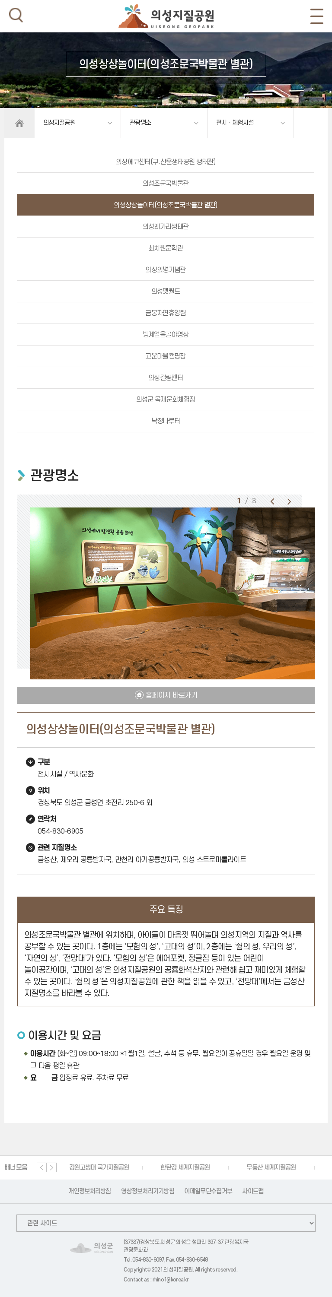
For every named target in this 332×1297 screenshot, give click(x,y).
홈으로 (19, 123)
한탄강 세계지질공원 (185, 1167)
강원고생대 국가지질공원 (99, 1167)
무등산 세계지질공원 (271, 1167)
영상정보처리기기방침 (147, 1191)
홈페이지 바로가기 (171, 695)
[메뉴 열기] (316, 16)
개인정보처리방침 (89, 1191)
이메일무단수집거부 (208, 1191)
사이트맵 (252, 1191)
